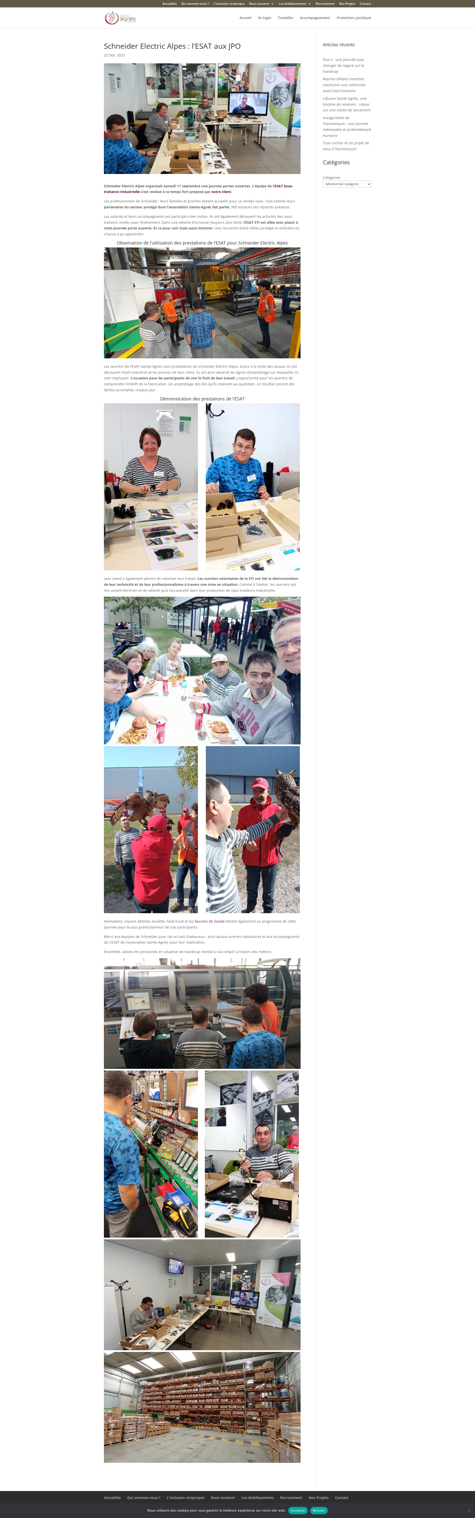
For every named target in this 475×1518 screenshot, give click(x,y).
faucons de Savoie (210, 921)
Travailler (285, 18)
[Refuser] (468, 1510)
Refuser (319, 1510)
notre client (221, 191)
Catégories (331, 177)
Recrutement (325, 4)
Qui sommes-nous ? (195, 4)
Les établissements (292, 4)
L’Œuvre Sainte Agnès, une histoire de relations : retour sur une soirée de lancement (347, 104)
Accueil (245, 18)
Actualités (170, 4)
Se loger (264, 18)
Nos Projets (347, 4)
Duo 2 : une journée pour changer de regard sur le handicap (344, 65)
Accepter (298, 1510)
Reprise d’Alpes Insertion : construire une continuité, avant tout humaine (344, 84)
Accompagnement (315, 18)
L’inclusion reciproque (229, 4)
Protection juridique (354, 18)
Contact (365, 4)
